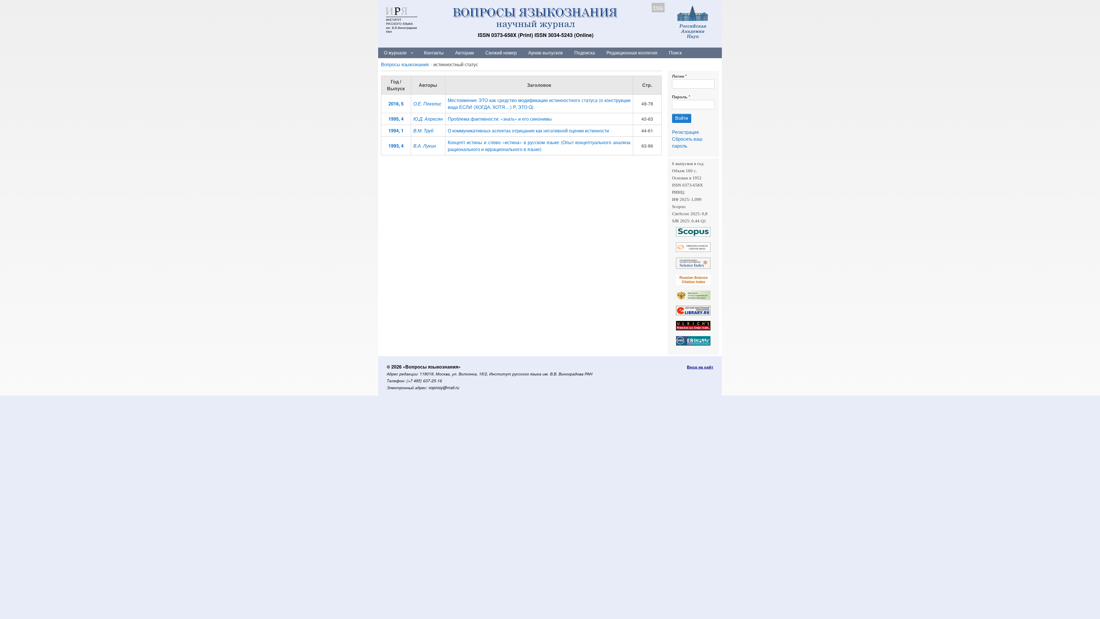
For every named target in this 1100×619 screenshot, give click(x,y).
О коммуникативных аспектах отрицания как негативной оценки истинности (528, 130)
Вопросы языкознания (405, 64)
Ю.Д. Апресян (428, 118)
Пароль (680, 96)
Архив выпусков (545, 52)
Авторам (464, 52)
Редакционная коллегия (631, 52)
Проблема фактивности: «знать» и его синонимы (500, 118)
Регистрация (685, 132)
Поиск (675, 52)
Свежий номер (501, 52)
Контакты (434, 52)
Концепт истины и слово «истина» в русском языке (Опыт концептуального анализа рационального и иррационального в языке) (539, 145)
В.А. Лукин (424, 145)
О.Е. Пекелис (427, 103)
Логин (678, 76)
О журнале (395, 52)
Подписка (584, 52)
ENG (658, 7)
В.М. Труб (423, 130)
